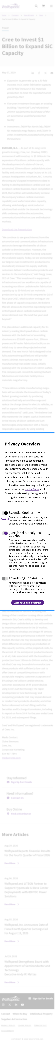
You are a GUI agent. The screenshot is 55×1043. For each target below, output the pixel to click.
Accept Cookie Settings (27, 602)
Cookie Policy (32, 489)
